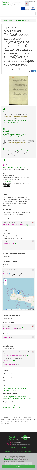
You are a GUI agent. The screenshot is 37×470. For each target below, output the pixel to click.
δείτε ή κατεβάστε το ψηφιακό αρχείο (15, 167)
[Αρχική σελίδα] (12, 3)
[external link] (3, 124)
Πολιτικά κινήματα (9, 365)
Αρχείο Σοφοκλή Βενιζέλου (11, 407)
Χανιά (5, 274)
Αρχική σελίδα (7, 21)
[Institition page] (4, 109)
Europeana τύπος (8, 378)
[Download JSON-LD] (18, 69)
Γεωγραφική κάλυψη (10, 261)
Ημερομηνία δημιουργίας (11, 315)
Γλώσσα (5, 370)
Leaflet (8, 309)
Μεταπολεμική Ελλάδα (10, 328)
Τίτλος (5, 194)
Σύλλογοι (5, 360)
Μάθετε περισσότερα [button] (17, 461)
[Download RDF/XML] (11, 69)
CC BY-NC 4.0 (7, 181)
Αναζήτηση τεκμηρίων (21, 21)
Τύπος (5, 230)
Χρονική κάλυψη (8, 323)
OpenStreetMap (15, 309)
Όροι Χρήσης (28, 451)
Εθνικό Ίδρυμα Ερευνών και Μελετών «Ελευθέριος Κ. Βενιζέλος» (14, 121)
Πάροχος (6, 385)
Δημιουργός (7, 210)
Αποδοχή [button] (19, 466)
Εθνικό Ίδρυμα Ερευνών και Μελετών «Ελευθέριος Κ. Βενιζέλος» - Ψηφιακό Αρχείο (17, 135)
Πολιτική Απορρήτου (17, 451)
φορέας (5, 111)
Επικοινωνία (8, 451)
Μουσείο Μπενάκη (9, 405)
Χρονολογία (7, 334)
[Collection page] (4, 129)
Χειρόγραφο (6, 243)
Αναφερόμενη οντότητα (11, 219)
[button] (18, 292)
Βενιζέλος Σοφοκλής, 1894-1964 (13, 224)
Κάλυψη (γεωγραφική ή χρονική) (14, 254)
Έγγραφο (5, 248)
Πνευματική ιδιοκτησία (18, 453)
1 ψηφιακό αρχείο (9, 162)
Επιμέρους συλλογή (9, 402)
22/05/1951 (6, 337)
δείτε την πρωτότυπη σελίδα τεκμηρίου (16, 150)
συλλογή (6, 131)
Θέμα (4, 343)
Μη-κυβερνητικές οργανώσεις (12, 355)
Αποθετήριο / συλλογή (10, 394)
